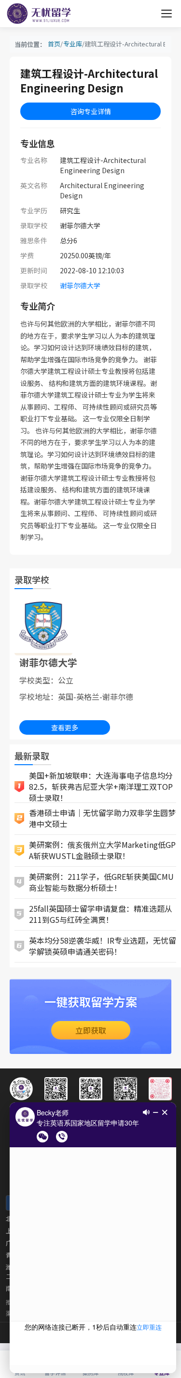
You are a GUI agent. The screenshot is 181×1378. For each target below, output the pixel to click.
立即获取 (90, 1030)
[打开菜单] (166, 13)
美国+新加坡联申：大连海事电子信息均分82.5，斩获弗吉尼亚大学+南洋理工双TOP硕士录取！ (101, 787)
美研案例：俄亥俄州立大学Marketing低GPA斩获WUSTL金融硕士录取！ (102, 850)
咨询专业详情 (90, 111)
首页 (54, 44)
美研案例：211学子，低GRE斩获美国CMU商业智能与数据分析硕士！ (101, 882)
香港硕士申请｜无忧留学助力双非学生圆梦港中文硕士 (102, 818)
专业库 (72, 44)
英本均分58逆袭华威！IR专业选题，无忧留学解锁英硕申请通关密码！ (102, 945)
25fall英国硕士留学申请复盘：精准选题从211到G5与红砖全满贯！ (100, 914)
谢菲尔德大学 (80, 285)
